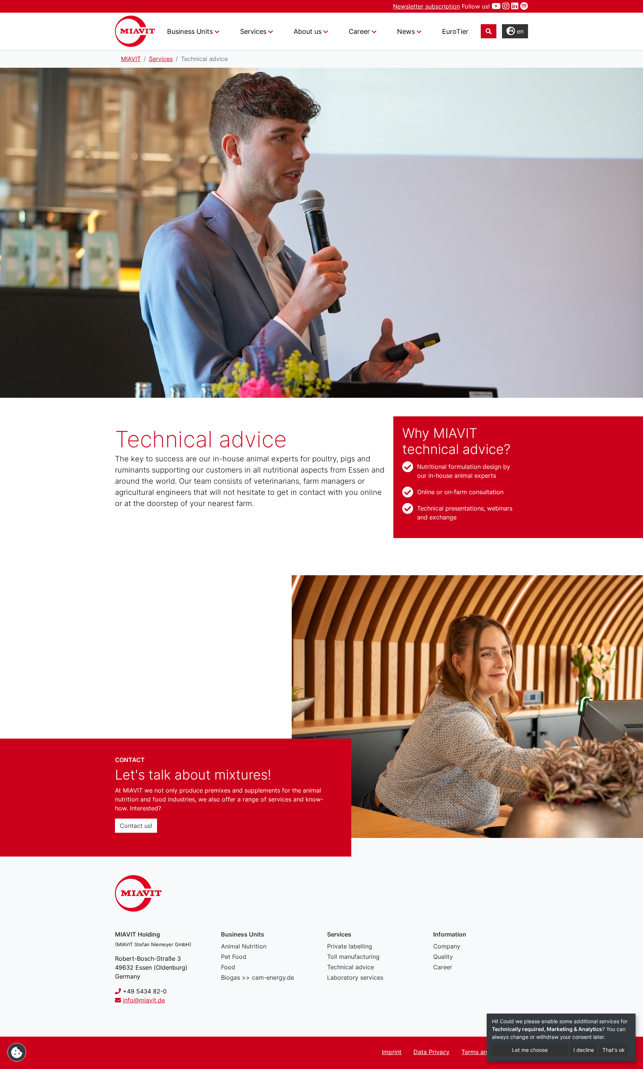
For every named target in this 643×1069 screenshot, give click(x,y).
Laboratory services (355, 977)
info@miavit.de (144, 1000)
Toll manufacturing (353, 956)
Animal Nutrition (243, 946)
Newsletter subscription (426, 6)
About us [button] (308, 31)
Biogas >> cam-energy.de (257, 977)
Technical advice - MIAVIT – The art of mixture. (135, 31)
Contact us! (136, 825)
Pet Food (233, 956)
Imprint (392, 1052)
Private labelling (349, 946)
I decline (583, 1050)
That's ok (613, 1050)
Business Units (190, 31)
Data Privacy (431, 1052)
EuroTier (455, 31)
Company (446, 946)
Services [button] (253, 31)
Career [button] (359, 31)
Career (442, 967)
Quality (443, 956)
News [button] (406, 31)
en (519, 31)
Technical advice (350, 967)
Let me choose (530, 1050)
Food (228, 967)
